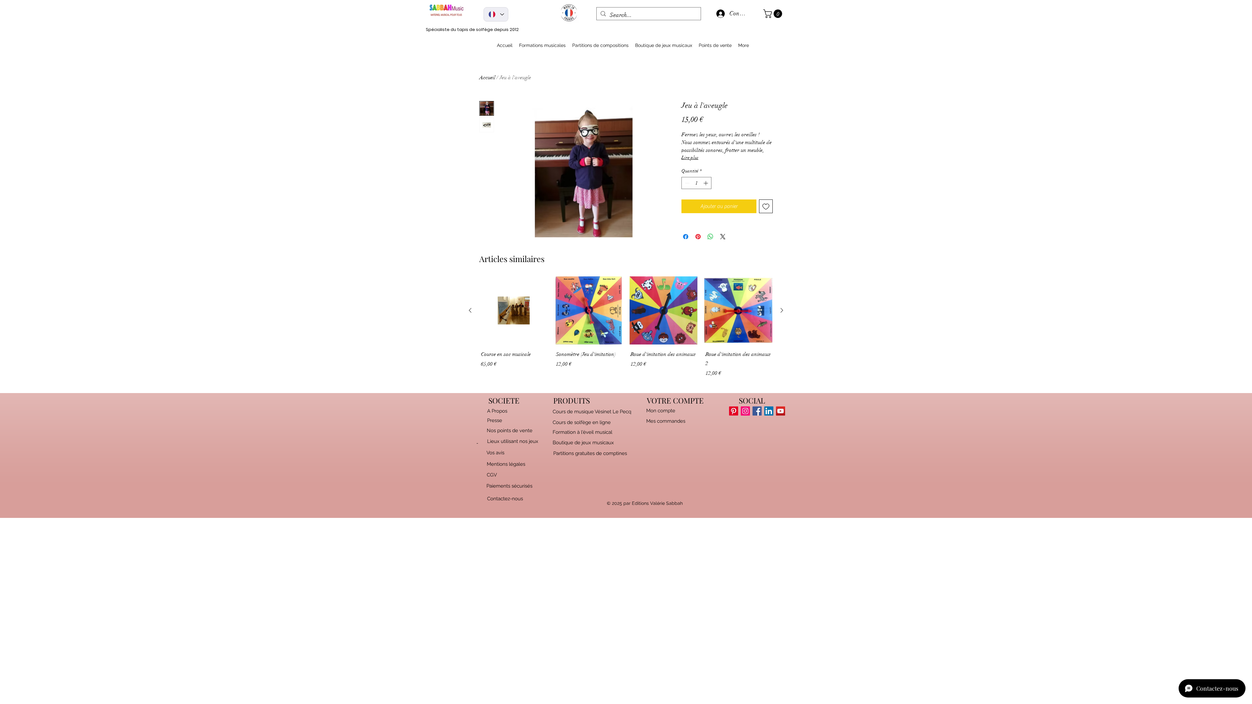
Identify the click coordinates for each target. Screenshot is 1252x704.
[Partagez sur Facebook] (686, 237)
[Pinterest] (733, 411)
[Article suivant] (782, 310)
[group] (626, 332)
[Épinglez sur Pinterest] (698, 237)
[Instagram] (745, 411)
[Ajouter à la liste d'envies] (766, 206)
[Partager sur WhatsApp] (710, 237)
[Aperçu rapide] (514, 310)
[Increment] (706, 183)
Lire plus (689, 157)
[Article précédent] (470, 310)
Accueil (487, 77)
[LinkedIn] (768, 411)
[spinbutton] (696, 183)
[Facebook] (757, 411)
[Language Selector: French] (496, 14)
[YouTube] (780, 411)
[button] (773, 13)
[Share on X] (723, 237)
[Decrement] (686, 183)
